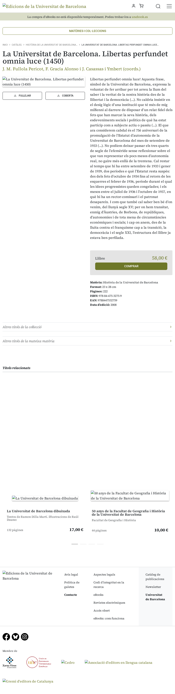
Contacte (70, 595)
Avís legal (71, 574)
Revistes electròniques (109, 602)
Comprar (131, 266)
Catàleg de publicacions (155, 576)
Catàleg (17, 44)
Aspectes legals (104, 574)
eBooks (98, 595)
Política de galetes (71, 584)
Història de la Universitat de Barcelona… (51, 44)
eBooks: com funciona (108, 618)
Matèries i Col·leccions (87, 31)
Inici (5, 44)
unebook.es (140, 17)
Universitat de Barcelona (155, 597)
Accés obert (101, 610)
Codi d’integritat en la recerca (108, 584)
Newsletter (153, 587)
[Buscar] (160, 6)
